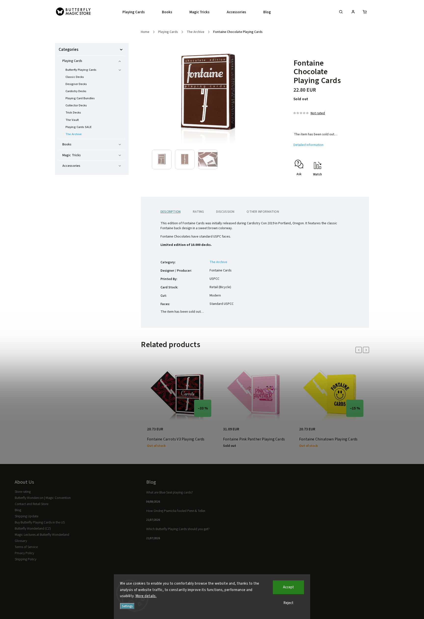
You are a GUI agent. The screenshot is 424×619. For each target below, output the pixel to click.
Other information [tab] (263, 211)
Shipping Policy (25, 559)
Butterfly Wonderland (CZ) (33, 528)
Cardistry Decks (76, 91)
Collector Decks (76, 105)
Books (67, 144)
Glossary (21, 540)
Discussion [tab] (225, 211)
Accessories (71, 165)
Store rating (23, 491)
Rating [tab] (198, 211)
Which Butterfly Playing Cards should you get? (178, 529)
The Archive (74, 134)
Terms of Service (26, 547)
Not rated (318, 113)
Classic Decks (75, 77)
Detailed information (308, 144)
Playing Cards (72, 60)
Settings (127, 606)
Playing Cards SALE (79, 127)
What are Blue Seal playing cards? (169, 492)
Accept (288, 587)
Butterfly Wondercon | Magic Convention (43, 497)
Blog (18, 510)
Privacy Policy (24, 553)
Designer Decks (76, 84)
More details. (146, 596)
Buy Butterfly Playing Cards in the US (40, 522)
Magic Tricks (71, 155)
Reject (288, 602)
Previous (359, 350)
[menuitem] (137, 12)
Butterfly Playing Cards (81, 70)
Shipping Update (26, 516)
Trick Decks (73, 112)
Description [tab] (170, 211)
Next (367, 350)
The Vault (72, 120)
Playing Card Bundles (80, 98)
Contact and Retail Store (31, 504)
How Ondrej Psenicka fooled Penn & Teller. (176, 510)
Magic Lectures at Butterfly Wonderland (42, 534)
